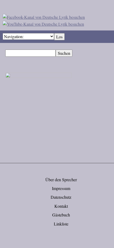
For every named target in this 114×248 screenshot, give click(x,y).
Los (59, 36)
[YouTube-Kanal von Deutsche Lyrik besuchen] (43, 23)
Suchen (64, 53)
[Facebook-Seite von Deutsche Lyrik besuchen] (44, 16)
